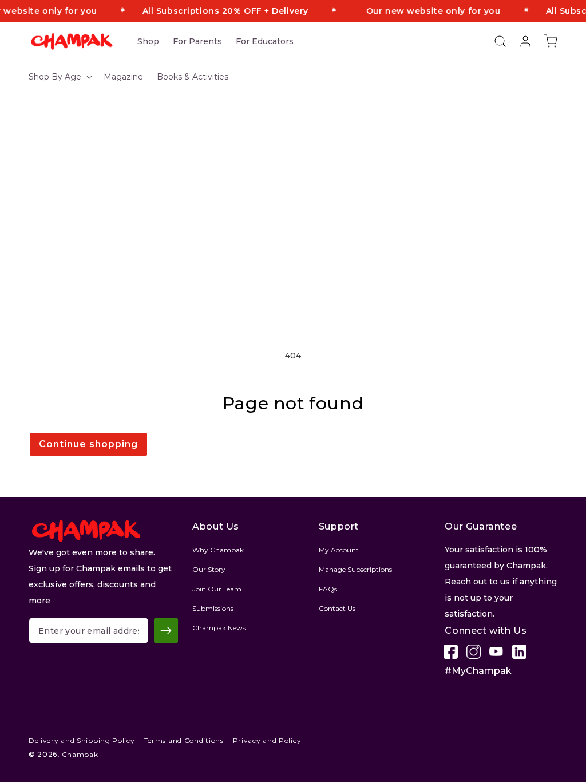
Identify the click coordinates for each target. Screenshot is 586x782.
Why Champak (218, 550)
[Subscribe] (166, 630)
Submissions (212, 608)
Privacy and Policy (267, 740)
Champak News (219, 627)
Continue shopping (88, 444)
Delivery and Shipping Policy (82, 740)
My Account (339, 550)
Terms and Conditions (184, 740)
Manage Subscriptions (355, 569)
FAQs (328, 588)
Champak (80, 754)
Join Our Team (216, 588)
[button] (494, 41)
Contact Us (337, 608)
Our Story (208, 569)
